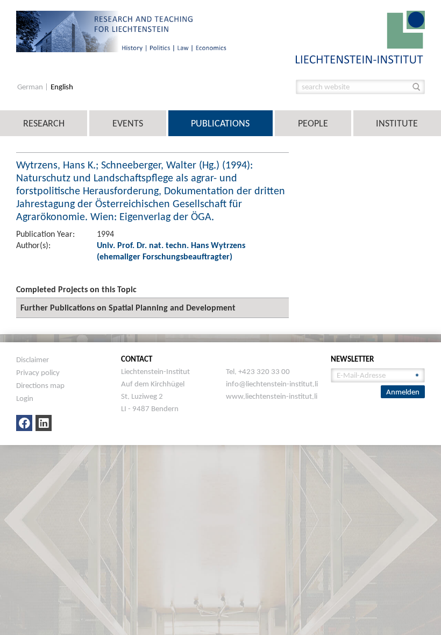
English (62, 87)
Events (127, 123)
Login (24, 398)
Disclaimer (32, 359)
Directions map (40, 385)
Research (44, 123)
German (31, 87)
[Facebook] (24, 423)
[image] (360, 36)
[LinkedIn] (43, 423)
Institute (397, 123)
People (313, 123)
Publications (220, 123)
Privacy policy (38, 372)
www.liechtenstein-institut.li (271, 396)
